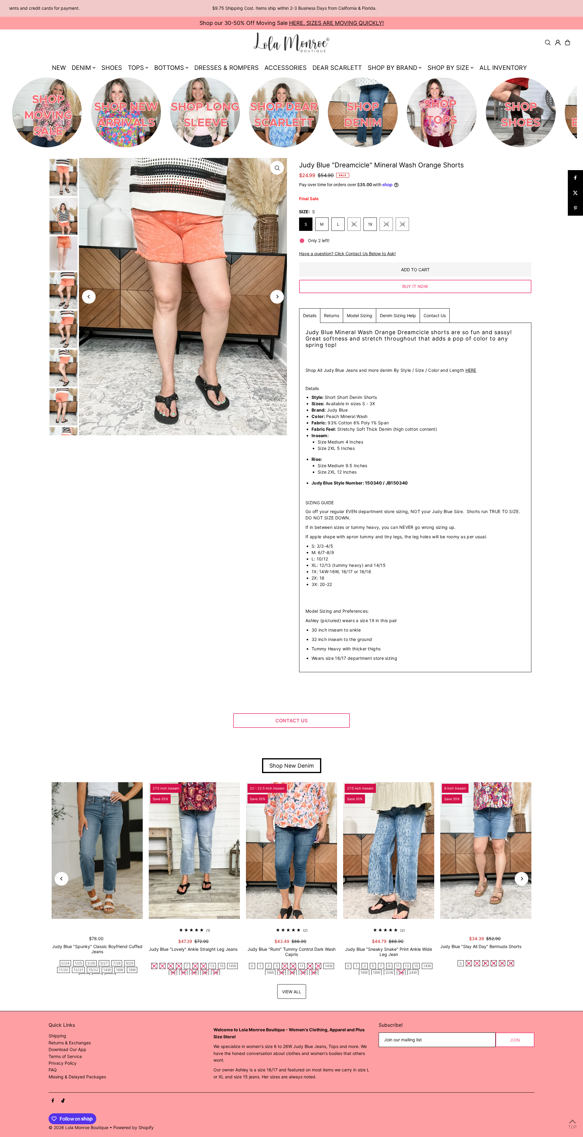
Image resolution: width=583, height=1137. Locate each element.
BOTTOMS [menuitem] (169, 67)
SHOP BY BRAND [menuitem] (392, 67)
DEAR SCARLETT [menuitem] (337, 67)
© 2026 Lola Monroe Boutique (78, 1127)
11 (301, 966)
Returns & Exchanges (70, 1042)
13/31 (78, 969)
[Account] (558, 42)
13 (212, 966)
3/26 (91, 963)
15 (221, 966)
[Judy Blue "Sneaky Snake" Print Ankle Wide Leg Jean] (388, 850)
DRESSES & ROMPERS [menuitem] (226, 67)
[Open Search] (548, 42)
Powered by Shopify (133, 1127)
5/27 (104, 963)
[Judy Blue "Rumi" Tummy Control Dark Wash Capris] (291, 850)
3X (402, 224)
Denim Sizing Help (398, 315)
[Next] (277, 296)
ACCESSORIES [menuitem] (285, 67)
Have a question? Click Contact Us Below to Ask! (347, 253)
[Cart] (567, 42)
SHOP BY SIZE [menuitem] (448, 67)
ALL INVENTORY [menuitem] (503, 67)
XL (354, 224)
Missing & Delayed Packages (77, 1076)
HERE (470, 370)
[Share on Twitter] (575, 192)
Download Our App (67, 1049)
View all (291, 991)
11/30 (63, 969)
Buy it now (415, 286)
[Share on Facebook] (575, 177)
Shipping (57, 1035)
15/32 (93, 969)
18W (132, 969)
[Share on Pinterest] (575, 208)
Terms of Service (65, 1056)
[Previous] (89, 296)
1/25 (78, 963)
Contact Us (435, 315)
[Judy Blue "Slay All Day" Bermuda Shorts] (485, 850)
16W (119, 969)
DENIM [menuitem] (81, 67)
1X (370, 224)
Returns (331, 315)
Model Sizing (359, 315)
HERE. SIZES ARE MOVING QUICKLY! (336, 23)
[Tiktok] (63, 1100)
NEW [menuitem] (59, 67)
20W (389, 972)
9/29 (129, 963)
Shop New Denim (291, 765)
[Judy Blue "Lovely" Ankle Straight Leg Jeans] (194, 850)
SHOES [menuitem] (111, 67)
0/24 (65, 963)
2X (386, 224)
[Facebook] (53, 1100)
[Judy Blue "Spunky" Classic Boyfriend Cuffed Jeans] (97, 850)
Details (309, 315)
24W (413, 972)
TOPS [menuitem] (136, 67)
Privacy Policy (63, 1063)
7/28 (117, 963)
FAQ (53, 1069)
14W (107, 969)
